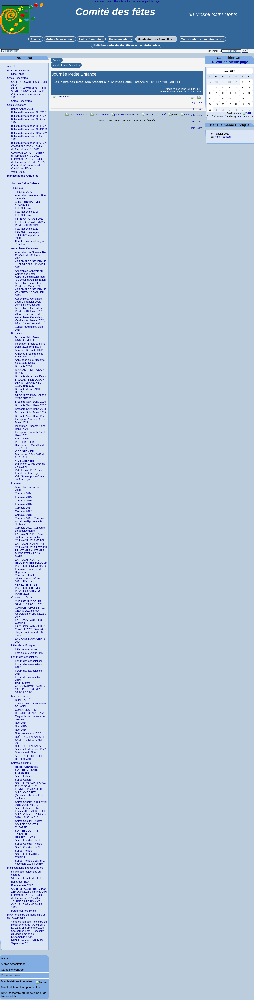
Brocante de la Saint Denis (30, 376)
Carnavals (17, 483)
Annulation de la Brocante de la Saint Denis (30, 361)
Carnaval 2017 (23, 507)
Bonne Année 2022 (22, 885)
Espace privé (159, 114)
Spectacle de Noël (25, 752)
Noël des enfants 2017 (28, 733)
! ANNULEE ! (27, 339)
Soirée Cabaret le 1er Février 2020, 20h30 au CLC (31, 810)
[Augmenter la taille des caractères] (193, 128)
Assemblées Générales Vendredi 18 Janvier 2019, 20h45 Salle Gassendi (30, 311)
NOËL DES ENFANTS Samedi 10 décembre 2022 (30, 748)
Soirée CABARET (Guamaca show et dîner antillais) (29, 795)
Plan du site (82, 114)
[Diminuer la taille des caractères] (199, 128)
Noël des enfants (21, 696)
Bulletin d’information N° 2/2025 (29, 115)
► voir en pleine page (229, 62)
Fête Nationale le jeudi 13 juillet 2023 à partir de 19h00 (29, 235)
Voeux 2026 (18, 171)
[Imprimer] (62, 96)
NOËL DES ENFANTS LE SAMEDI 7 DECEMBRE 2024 (30, 739)
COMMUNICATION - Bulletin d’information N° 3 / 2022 (27, 154)
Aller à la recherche (124, 1)
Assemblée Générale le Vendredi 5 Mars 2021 (28, 285)
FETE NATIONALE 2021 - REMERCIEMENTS (30, 224)
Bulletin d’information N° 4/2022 (29, 125)
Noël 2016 (21, 729)
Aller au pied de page (148, 1)
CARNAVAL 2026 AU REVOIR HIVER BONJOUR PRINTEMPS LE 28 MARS (31, 562)
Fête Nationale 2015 (26, 208)
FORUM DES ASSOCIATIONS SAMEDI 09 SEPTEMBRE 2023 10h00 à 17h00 (30, 688)
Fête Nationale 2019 (26, 215)
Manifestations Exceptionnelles (202, 39)
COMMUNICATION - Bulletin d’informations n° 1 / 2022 (27, 897)
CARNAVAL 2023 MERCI (29, 540)
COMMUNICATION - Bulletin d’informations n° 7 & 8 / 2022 (28, 161)
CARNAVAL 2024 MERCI (29, 543)
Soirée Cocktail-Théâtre (28, 840)
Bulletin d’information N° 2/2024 (29, 112)
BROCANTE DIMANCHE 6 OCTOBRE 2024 (30, 397)
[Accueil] (21, 33)
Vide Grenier (22, 438)
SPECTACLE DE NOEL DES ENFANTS (28, 758)
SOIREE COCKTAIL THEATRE (26, 826)
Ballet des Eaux (20, 881)
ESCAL (242, 116)
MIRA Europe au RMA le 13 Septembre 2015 (27, 942)
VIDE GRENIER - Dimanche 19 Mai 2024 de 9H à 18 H (30, 463)
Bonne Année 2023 (22, 108)
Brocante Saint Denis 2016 (30, 401)
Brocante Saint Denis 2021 (30, 416)
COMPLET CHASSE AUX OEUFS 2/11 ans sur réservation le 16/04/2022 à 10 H (30, 612)
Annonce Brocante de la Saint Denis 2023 (29, 355)
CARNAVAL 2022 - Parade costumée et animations (30, 536)
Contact (105, 114)
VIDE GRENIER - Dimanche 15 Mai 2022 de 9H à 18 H (30, 445)
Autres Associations (60, 39)
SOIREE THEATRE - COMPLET (27, 856)
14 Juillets (17, 187)
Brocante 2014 (23, 366)
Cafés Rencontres (91, 39)
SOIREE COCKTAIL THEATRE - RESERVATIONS (26, 833)
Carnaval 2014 (23, 493)
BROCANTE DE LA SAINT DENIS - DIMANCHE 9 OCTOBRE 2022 (30, 382)
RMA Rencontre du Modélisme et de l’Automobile (126, 45)
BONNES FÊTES (25, 700)
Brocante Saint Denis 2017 (30, 405)
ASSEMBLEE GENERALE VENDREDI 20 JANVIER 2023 (30, 292)
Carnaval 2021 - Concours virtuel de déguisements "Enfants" (30, 521)
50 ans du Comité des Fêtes (27, 878)
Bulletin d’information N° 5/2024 (29, 133)
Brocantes (17, 333)
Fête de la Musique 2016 (29, 652)
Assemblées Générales (24, 248)
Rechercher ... (213, 51)
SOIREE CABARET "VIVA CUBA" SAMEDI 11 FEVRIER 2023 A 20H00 (30, 786)
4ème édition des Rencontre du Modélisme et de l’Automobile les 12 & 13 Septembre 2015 (29, 924)
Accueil (36, 39)
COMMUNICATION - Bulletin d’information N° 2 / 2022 (27, 148)
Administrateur (223, 136)
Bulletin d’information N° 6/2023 (29, 142)
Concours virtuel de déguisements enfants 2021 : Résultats (27, 578)
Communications (120, 39)
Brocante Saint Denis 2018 (30, 408)
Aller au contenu (103, 1)
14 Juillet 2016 (23, 191)
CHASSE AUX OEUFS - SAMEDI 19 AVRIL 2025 (29, 603)
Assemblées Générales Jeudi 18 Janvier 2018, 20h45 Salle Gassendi (28, 301)
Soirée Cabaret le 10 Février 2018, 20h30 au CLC (31, 803)
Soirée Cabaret (23, 776)
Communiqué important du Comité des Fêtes (26, 167)
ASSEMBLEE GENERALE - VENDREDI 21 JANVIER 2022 (30, 264)
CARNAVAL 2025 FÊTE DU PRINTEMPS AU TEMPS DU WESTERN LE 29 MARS (31, 552)
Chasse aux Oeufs (22, 597)
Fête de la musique (26, 649)
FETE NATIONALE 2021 (29, 218)
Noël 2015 (21, 726)
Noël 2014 (21, 722)
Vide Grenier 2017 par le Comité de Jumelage (29, 472)
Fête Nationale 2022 (26, 228)
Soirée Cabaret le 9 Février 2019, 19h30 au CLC (30, 816)
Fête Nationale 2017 (26, 211)
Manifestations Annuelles (156, 39)
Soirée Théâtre (23, 850)
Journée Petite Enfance (25, 183)
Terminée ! (30, 345)
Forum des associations (25, 656)
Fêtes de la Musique (23, 645)
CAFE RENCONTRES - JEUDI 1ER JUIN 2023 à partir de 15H (29, 890)
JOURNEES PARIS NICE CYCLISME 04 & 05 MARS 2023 (26, 904)
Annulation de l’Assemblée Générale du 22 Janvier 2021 (30, 255)
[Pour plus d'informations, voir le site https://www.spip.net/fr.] (247, 113)
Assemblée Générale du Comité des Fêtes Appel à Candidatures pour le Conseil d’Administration (30, 275)
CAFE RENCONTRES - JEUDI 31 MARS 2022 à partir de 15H (29, 90)
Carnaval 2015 (23, 497)
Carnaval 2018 (23, 514)
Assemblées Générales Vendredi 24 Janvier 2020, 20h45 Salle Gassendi (30, 320)
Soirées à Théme (21, 762)
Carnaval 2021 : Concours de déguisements (30, 529)
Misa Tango (17, 73)
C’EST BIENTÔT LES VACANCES (27, 203)
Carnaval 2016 (23, 500)
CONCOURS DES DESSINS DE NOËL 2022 (30, 711)
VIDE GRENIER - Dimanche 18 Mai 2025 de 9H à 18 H (30, 454)
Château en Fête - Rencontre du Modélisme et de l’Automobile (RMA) (27, 933)
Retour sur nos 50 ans (24, 910)
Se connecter (10, 50)
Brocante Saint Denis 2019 (30, 412)
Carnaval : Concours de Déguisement (28, 571)
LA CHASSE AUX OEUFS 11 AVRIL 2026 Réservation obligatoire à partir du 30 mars (30, 631)
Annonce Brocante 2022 (29, 350)
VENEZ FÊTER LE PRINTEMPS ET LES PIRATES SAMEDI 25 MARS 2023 (28, 589)
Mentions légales (130, 114)
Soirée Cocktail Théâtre (28, 820)
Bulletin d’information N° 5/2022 (29, 129)
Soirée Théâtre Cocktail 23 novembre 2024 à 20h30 (30, 862)
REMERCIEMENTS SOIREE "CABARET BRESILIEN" (27, 769)
